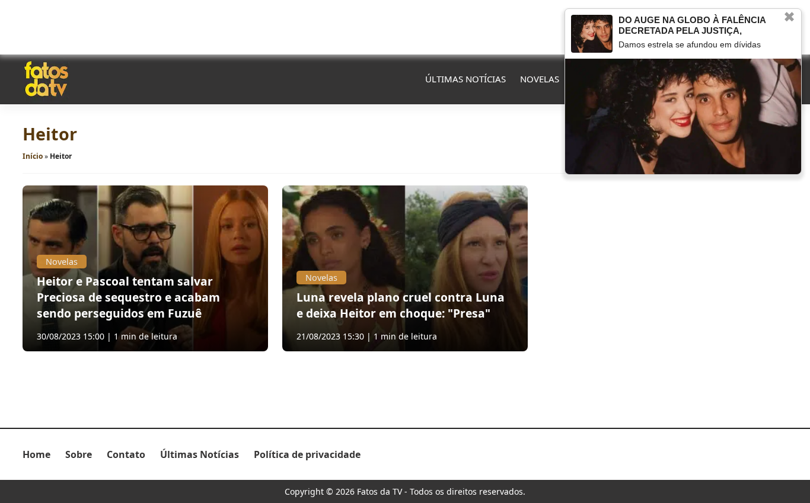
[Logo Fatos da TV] (46, 78)
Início (33, 156)
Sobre (78, 454)
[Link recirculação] (592, 34)
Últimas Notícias (465, 79)
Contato (126, 454)
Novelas (539, 79)
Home (36, 454)
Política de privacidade (307, 454)
